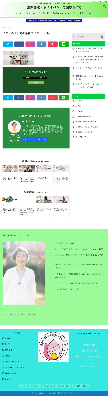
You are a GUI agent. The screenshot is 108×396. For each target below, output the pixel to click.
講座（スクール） (86, 13)
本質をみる (80, 111)
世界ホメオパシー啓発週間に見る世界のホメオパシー (89, 50)
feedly (36, 82)
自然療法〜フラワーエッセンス (87, 127)
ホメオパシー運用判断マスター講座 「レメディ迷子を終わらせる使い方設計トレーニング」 (89, 60)
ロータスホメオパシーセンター (14, 137)
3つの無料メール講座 (80, 386)
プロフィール (30, 13)
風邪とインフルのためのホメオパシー (89, 69)
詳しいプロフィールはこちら (35, 139)
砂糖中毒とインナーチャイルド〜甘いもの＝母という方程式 (89, 85)
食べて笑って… (82, 137)
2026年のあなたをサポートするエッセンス (89, 77)
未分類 (78, 106)
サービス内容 (44, 13)
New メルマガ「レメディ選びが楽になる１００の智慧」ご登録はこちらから (54, 20)
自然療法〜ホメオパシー (85, 132)
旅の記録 (79, 101)
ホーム (18, 13)
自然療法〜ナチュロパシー (86, 122)
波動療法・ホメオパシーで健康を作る (54, 7)
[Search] (102, 37)
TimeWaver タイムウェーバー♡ (64, 13)
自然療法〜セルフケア (84, 116)
